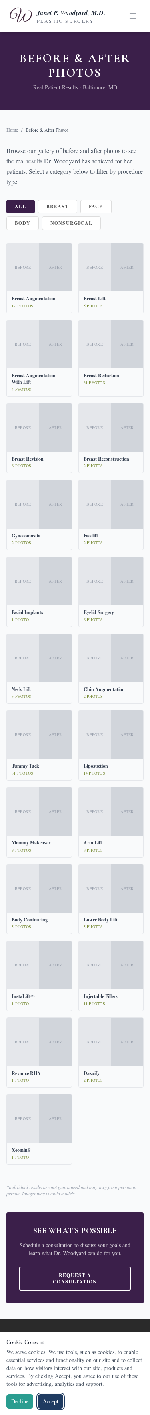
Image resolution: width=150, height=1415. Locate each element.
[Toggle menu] (132, 16)
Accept (50, 1401)
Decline (19, 1401)
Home (12, 129)
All (20, 206)
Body (22, 223)
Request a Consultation (75, 1278)
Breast (57, 206)
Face (96, 206)
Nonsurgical (71, 223)
